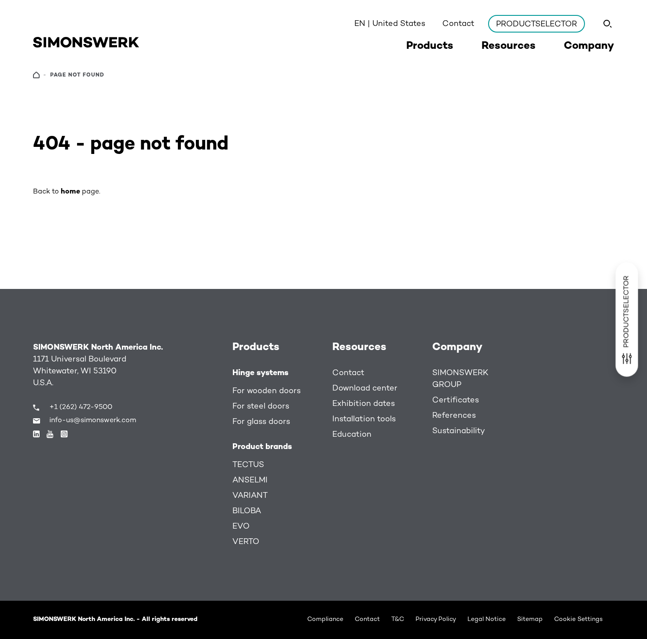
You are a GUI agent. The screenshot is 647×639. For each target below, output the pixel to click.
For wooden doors (266, 391)
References (454, 416)
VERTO (245, 542)
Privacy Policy (435, 619)
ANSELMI (250, 480)
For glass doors (261, 422)
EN (389, 24)
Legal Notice (486, 619)
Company (457, 347)
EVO (241, 526)
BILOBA (246, 511)
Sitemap (530, 619)
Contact (458, 24)
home (70, 192)
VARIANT (250, 496)
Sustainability (458, 431)
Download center (364, 388)
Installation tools (364, 419)
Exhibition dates (363, 404)
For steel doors (260, 406)
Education (351, 435)
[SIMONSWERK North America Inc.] (86, 42)
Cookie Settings (578, 619)
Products (255, 347)
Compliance (325, 619)
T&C (397, 619)
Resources (359, 347)
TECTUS (248, 465)
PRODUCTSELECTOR (536, 24)
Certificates (455, 400)
